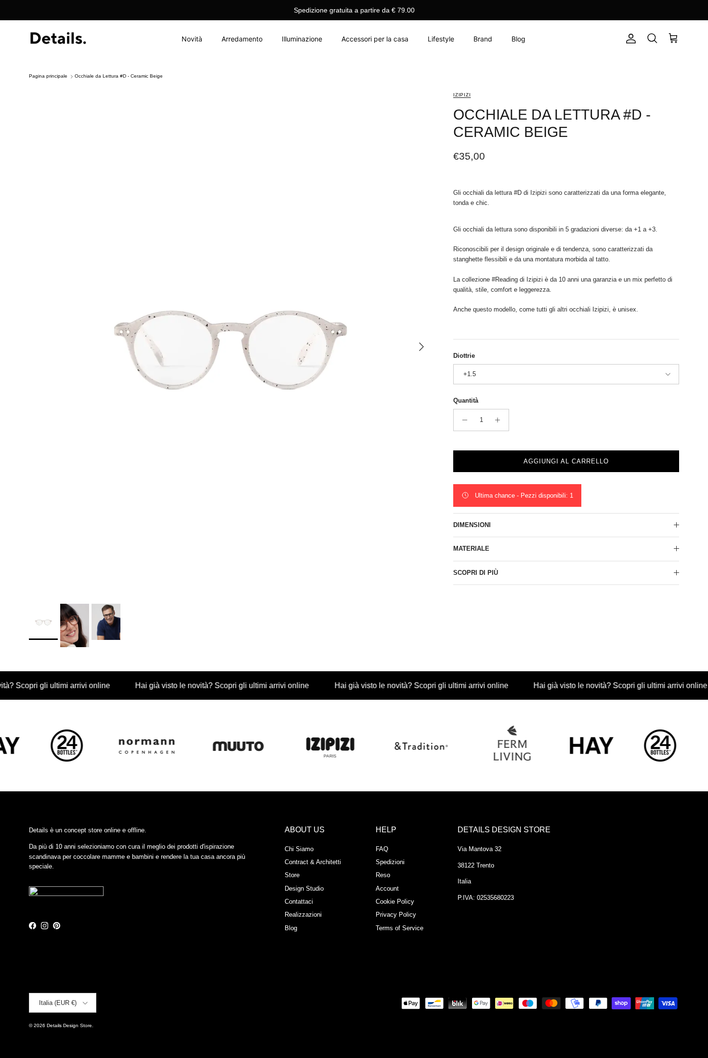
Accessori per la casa (374, 39)
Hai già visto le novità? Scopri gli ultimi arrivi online (203, 685)
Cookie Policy (395, 901)
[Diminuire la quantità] (462, 420)
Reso (383, 875)
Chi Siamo (299, 849)
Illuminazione (302, 39)
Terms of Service (399, 928)
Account (387, 888)
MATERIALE (471, 548)
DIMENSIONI (472, 525)
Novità (192, 39)
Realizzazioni (303, 914)
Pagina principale (48, 76)
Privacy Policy (396, 914)
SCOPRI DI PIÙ (475, 572)
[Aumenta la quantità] (500, 420)
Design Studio (304, 888)
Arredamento (242, 39)
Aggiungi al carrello (566, 461)
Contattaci (299, 901)
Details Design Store (69, 1025)
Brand (482, 39)
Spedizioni (390, 862)
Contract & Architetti (313, 862)
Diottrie (464, 355)
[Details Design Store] (58, 39)
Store (292, 875)
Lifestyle (441, 39)
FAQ (382, 849)
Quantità (465, 400)
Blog (518, 39)
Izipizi (462, 94)
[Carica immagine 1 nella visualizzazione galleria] (230, 342)
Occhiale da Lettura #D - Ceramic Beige (119, 76)
